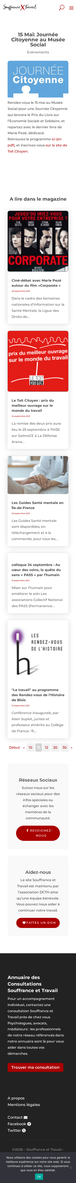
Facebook (17, 1124)
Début (14, 747)
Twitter (14, 1130)
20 (55, 747)
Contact (15, 1117)
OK (39, 1176)
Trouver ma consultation (35, 1067)
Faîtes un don (41, 923)
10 (30, 747)
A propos (16, 1098)
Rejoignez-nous (41, 833)
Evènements (38, 52)
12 (46, 747)
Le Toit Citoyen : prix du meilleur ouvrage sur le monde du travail (33, 405)
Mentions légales (24, 1104)
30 (64, 747)
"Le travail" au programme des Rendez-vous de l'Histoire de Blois (38, 695)
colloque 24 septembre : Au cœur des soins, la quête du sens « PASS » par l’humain (36, 570)
